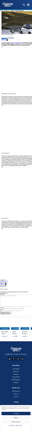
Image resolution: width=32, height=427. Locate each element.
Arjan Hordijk (11, 38)
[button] (24, 5)
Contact (16, 396)
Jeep (7, 281)
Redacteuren (16, 391)
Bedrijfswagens (16, 379)
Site (1, 310)
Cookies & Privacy (18, 425)
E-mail (2, 309)
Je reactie (2, 294)
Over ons (16, 394)
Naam (2, 307)
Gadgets (16, 382)
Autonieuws (7, 10)
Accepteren (16, 413)
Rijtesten (16, 374)
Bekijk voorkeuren (16, 421)
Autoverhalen (16, 377)
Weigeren (16, 417)
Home (1, 10)
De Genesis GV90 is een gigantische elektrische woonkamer (25, 333)
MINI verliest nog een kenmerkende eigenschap (4, 333)
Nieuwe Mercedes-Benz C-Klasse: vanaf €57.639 (15, 333)
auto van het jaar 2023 (17, 42)
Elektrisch (16, 371)
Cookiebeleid (11, 425)
